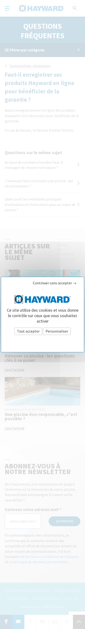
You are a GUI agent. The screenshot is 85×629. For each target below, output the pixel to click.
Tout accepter (28, 331)
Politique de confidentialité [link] (42, 341)
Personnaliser (57, 331)
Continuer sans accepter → (54, 283)
